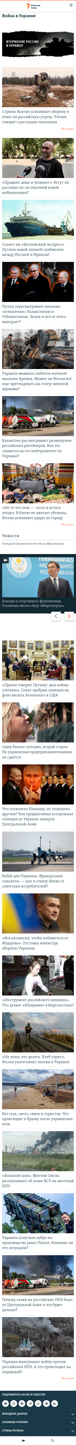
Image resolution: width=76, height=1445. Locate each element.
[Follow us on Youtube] (5, 1403)
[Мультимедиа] (23, 1440)
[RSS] (54, 1403)
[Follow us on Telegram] (30, 1403)
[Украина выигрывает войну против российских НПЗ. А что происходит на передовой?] (38, 1337)
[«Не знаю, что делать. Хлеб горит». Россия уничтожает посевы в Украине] (38, 1032)
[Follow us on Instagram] (13, 1403)
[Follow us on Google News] (46, 1403)
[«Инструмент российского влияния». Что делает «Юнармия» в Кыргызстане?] (38, 975)
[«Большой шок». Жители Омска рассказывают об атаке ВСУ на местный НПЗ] (38, 1151)
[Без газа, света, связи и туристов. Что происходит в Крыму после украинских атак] (38, 1089)
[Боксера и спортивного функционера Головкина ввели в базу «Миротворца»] (38, 577)
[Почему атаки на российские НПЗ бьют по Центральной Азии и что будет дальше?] (38, 1275)
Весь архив (67, 129)
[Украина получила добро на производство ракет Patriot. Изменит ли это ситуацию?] (38, 1213)
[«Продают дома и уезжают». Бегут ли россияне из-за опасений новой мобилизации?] (38, 158)
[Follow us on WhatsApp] (38, 1403)
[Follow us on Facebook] (22, 1403)
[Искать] (52, 1440)
